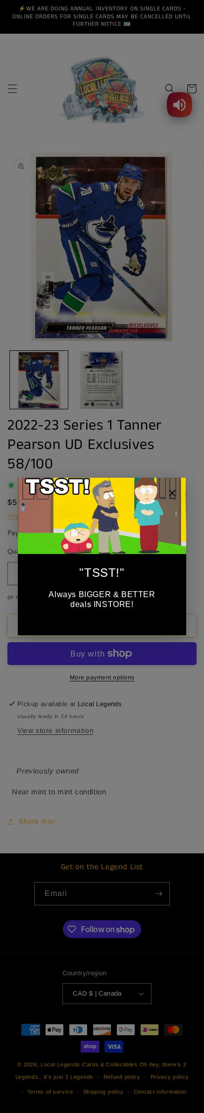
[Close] (172, 494)
